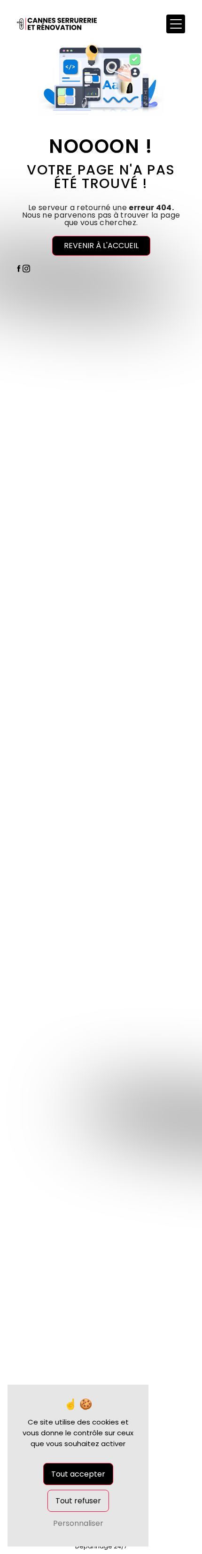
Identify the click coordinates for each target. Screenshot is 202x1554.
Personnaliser (78, 1523)
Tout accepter (78, 1474)
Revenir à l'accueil (101, 245)
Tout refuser (78, 1500)
